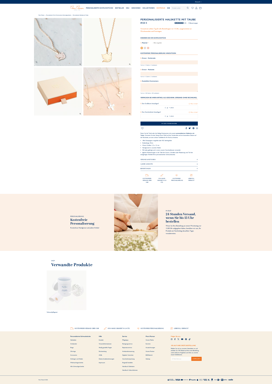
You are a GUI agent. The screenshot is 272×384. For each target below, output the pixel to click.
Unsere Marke (150, 340)
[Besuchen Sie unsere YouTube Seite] (182, 339)
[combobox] (180, 8)
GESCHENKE (135, 8)
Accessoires (73, 355)
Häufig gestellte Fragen (105, 347)
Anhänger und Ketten (76, 359)
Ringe (72, 347)
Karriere (148, 344)
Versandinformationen (105, 344)
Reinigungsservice (127, 344)
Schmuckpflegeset (52, 312)
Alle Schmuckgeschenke (77, 366)
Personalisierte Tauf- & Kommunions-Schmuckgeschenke (58, 15)
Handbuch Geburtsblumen (130, 370)
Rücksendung (102, 351)
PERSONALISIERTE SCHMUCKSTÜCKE (99, 8)
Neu (127, 8)
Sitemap (148, 359)
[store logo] (77, 8)
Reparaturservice (127, 347)
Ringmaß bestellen (127, 362)
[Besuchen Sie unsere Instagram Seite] (171, 339)
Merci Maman (41, 15)
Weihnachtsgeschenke (76, 362)
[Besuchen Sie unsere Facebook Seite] (175, 339)
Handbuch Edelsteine (128, 366)
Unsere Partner (150, 351)
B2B (168, 8)
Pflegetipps (125, 340)
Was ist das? (194, 103)
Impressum (102, 362)
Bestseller (119, 8)
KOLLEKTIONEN (148, 8)
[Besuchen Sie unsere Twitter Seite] (178, 339)
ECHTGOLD (161, 8)
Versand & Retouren (148, 159)
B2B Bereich (149, 355)
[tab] (169, 159)
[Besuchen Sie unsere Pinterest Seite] (186, 339)
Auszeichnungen (150, 347)
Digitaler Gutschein (127, 355)
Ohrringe (73, 351)
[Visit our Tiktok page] (190, 339)
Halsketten (73, 340)
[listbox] (169, 48)
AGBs (100, 355)
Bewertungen (145, 168)
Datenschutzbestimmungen (106, 359)
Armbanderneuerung (128, 351)
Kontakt (101, 340)
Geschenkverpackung (128, 359)
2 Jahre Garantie (146, 164)
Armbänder (73, 344)
